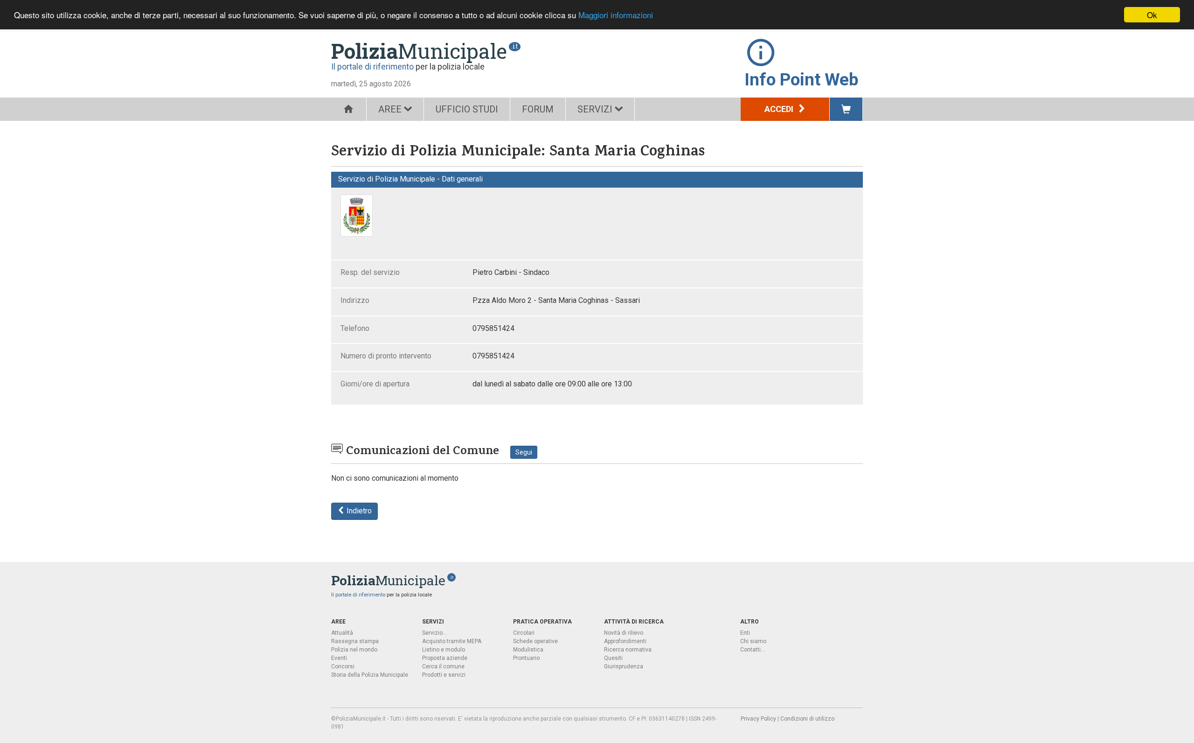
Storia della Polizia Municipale (369, 675)
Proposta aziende (444, 658)
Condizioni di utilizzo (807, 718)
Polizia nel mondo (354, 649)
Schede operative (535, 641)
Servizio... (434, 633)
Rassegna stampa (355, 641)
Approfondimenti (625, 641)
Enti (745, 633)
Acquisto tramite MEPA (451, 641)
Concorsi (342, 666)
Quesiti (613, 658)
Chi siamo (753, 641)
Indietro (358, 510)
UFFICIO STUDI (467, 109)
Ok (1152, 15)
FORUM (538, 109)
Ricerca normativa (628, 649)
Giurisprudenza (623, 666)
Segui (523, 452)
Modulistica (528, 649)
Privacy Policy (758, 718)
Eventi (339, 658)
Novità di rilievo (623, 633)
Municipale (419, 50)
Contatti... (752, 649)
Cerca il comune (443, 666)
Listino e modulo (443, 649)
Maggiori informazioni (615, 15)
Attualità (342, 633)
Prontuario (526, 658)
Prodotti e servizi (443, 675)
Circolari (524, 633)
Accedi (779, 109)
